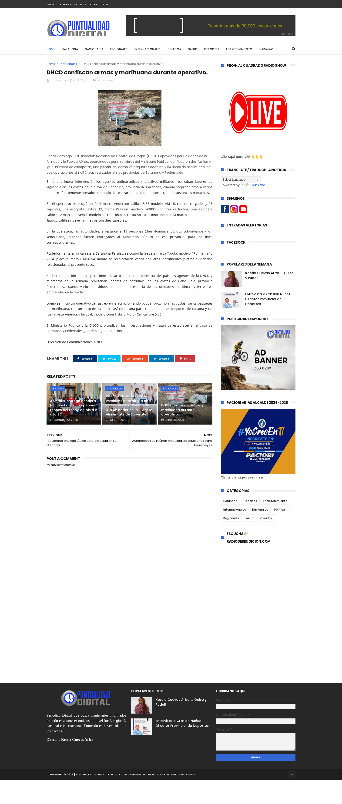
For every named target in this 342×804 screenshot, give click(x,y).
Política (279, 510)
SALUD (193, 49)
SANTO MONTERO (183, 774)
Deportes (57, 388)
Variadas (266, 518)
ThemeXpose (137, 774)
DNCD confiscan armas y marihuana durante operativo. (182, 410)
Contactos (99, 4)
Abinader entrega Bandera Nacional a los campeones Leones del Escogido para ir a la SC (73, 408)
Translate (257, 185)
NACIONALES (94, 49)
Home (51, 49)
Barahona (230, 501)
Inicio (51, 4)
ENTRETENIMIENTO (239, 49)
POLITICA (174, 49)
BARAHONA (70, 49)
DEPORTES (211, 49)
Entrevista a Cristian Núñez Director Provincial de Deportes (267, 299)
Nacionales (69, 64)
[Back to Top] (291, 774)
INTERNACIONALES (147, 49)
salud (249, 518)
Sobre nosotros (73, 4)
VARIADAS (266, 49)
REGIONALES (118, 49)
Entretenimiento (275, 501)
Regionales (231, 518)
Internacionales (234, 510)
